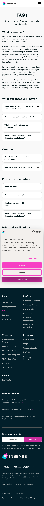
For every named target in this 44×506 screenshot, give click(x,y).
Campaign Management (28, 319)
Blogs (25, 344)
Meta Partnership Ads (11, 355)
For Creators (7, 380)
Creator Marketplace (31, 301)
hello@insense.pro (32, 445)
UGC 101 (26, 352)
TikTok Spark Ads (9, 359)
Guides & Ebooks (30, 348)
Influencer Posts (9, 346)
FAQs (4, 311)
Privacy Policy (19, 498)
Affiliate (5, 363)
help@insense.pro (33, 449)
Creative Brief (28, 309)
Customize (21, 272)
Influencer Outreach (31, 305)
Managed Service (9, 306)
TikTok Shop (7, 367)
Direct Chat (28, 313)
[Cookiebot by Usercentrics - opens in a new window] (32, 231)
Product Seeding (9, 350)
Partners (5, 315)
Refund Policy (30, 498)
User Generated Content (8, 340)
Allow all (22, 265)
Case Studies (28, 339)
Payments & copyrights (28, 325)
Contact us (22, 279)
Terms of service (7, 498)
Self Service (7, 302)
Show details (32, 259)
